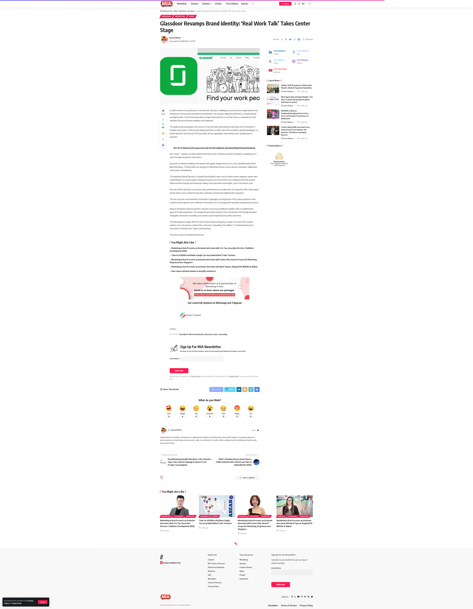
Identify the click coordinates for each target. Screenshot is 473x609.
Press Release (288, 91)
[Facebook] (301, 52)
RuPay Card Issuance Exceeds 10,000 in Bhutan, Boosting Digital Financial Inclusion (219, 148)
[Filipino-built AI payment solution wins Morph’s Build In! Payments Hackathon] (273, 88)
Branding (166, 16)
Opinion (215, 516)
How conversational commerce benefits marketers (193, 271)
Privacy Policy (233, 376)
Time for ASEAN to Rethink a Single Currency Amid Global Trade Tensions (203, 255)
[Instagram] (301, 61)
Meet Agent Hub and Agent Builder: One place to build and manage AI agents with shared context (297, 99)
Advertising (166, 516)
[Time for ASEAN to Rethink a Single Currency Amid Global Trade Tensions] (217, 506)
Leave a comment (248, 478)
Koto (215, 334)
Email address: (175, 359)
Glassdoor (209, 334)
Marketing (180, 16)
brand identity (198, 334)
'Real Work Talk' (185, 334)
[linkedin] (278, 52)
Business (242, 516)
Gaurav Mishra (175, 37)
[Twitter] (278, 61)
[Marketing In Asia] (166, 3)
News (191, 16)
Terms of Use (16, 603)
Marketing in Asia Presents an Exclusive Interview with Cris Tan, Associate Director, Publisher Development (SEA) (177, 523)
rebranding (222, 334)
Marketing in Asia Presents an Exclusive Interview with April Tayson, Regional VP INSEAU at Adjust (214, 266)
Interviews (178, 516)
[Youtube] (278, 70)
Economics (204, 516)
